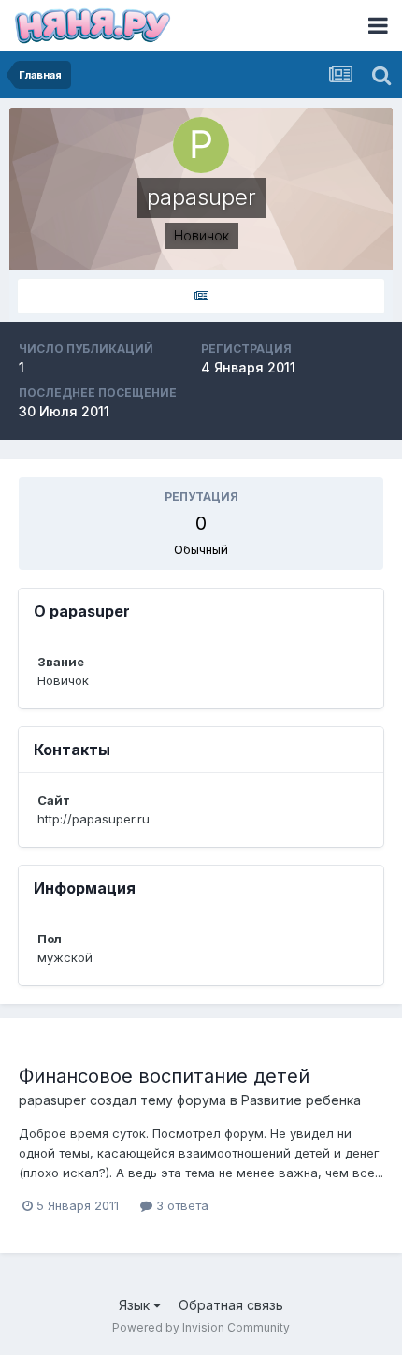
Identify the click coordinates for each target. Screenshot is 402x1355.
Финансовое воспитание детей (164, 1076)
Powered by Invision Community (201, 1327)
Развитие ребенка (301, 1100)
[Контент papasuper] (201, 296)
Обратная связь (231, 1305)
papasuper (52, 1100)
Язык (136, 1305)
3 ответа (180, 1205)
